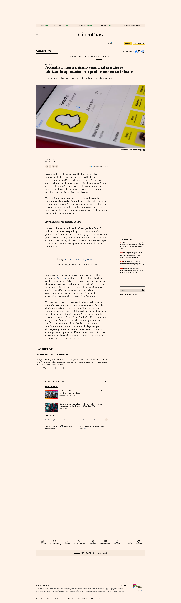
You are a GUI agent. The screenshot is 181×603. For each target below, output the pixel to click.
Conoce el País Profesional (90, 553)
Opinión (103, 43)
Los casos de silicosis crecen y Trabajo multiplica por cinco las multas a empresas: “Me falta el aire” (132, 263)
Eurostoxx (128, 294)
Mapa (87, 599)
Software (71, 420)
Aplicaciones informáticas (60, 420)
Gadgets (93, 56)
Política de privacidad (73, 599)
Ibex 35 (42, 25)
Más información (50, 428)
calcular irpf (42, 543)
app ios (130, 543)
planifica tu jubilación (79, 543)
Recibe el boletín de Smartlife (56, 381)
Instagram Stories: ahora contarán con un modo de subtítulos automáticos (82, 392)
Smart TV (86, 56)
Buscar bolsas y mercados (129, 285)
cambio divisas (92, 543)
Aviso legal (43, 599)
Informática (85, 420)
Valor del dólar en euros (129, 25)
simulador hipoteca (54, 543)
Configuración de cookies (61, 599)
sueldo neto (67, 543)
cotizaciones (117, 543)
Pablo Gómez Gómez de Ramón (67, 395)
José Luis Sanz (50, 159)
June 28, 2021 (91, 264)
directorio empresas (105, 543)
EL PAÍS (109, 42)
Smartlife (44, 51)
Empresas (78, 420)
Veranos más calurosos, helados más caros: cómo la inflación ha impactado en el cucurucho (132, 270)
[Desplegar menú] (37, 34)
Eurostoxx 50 (104, 25)
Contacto (38, 599)
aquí (85, 428)
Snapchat (61, 278)
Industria (92, 420)
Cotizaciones (76, 43)
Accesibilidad (82, 599)
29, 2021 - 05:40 (51, 161)
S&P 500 (61, 25)
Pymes (109, 56)
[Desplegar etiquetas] (106, 419)
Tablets (81, 56)
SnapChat (48, 420)
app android (139, 543)
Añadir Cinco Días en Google (99, 166)
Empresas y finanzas (53, 43)
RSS (91, 599)
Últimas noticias (95, 43)
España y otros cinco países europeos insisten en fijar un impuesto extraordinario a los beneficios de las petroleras (131, 254)
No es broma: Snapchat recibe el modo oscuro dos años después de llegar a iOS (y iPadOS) (81, 405)
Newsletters (95, 599)
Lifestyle (98, 56)
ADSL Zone (139, 51)
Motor (104, 56)
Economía (68, 43)
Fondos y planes (85, 43)
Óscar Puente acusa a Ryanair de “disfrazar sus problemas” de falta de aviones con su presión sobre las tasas (132, 245)
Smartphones (73, 56)
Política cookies (51, 599)
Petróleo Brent (82, 25)
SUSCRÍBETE (128, 43)
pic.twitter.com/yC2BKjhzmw (78, 259)
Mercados (62, 43)
